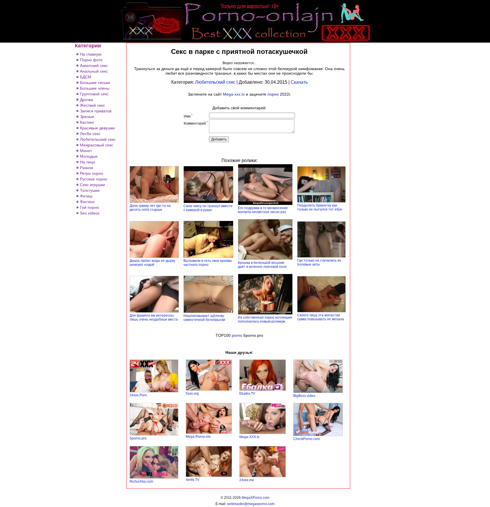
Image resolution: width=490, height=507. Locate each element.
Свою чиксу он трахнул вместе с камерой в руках (208, 208)
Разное (86, 167)
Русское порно (93, 179)
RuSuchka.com (141, 481)
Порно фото (91, 60)
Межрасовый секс (96, 145)
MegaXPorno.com (255, 498)
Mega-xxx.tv (234, 94)
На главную (91, 54)
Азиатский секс (94, 65)
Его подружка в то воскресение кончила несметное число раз (263, 210)
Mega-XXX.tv (249, 437)
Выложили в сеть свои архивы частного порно (207, 263)
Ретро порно (91, 173)
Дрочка (86, 99)
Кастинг (87, 122)
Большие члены (94, 88)
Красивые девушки (97, 128)
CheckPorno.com (306, 439)
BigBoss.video (304, 396)
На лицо (87, 162)
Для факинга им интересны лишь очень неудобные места (154, 317)
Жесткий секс (92, 105)
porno (237, 335)
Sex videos (90, 213)
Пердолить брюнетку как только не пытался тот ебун (319, 207)
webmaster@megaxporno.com (250, 504)
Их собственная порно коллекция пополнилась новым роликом (265, 319)
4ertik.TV (192, 480)
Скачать (299, 82)
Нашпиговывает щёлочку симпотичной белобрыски (204, 318)
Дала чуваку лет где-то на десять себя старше (150, 208)
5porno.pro (138, 438)
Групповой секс (94, 94)
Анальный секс (94, 71)
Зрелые (87, 116)
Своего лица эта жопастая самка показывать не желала (320, 317)
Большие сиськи (95, 82)
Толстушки (90, 190)
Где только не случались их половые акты (319, 262)
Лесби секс (90, 133)
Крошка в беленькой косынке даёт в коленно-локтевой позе (262, 265)
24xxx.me (246, 480)
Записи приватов (95, 111)
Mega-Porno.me (198, 437)
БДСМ (85, 77)
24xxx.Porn (138, 395)
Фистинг (87, 201)
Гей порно (89, 207)
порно (273, 94)
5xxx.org (192, 393)
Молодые (89, 156)
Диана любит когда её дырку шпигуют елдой (152, 263)
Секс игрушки (92, 184)
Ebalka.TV (247, 393)
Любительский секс (98, 139)
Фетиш (86, 196)
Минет (86, 150)
